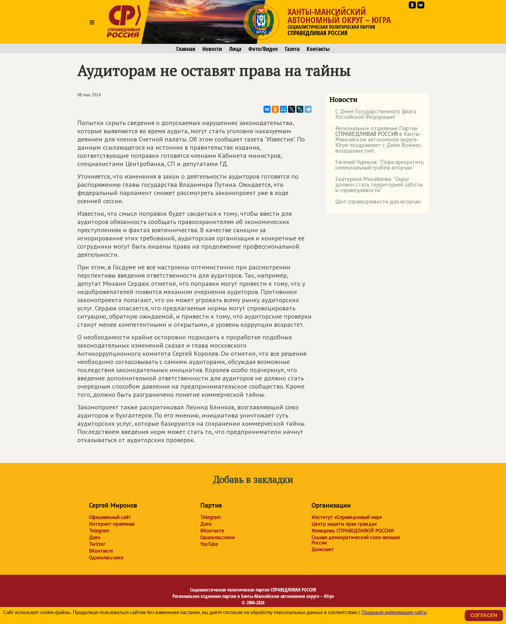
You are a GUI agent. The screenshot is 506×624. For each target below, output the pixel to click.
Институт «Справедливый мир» (347, 517)
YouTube (209, 544)
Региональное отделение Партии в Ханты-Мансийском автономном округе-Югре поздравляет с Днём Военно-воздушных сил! (375, 140)
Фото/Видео (263, 49)
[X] (291, 109)
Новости (212, 49)
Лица (235, 49)
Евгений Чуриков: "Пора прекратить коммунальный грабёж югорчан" (376, 165)
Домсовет (323, 549)
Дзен (94, 537)
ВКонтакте (101, 550)
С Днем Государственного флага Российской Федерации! (372, 114)
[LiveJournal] (299, 109)
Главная (185, 49)
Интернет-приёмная (111, 523)
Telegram (99, 530)
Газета (292, 49)
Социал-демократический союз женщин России (356, 540)
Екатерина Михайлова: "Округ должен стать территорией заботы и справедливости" (376, 185)
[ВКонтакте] (267, 109)
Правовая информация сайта (394, 612)
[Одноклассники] (275, 109)
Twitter (97, 544)
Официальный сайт (110, 517)
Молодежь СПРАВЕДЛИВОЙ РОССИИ (353, 530)
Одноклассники (106, 557)
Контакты (318, 49)
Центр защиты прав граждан (344, 523)
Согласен (484, 615)
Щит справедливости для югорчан (375, 202)
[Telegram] (308, 109)
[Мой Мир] (283, 109)
